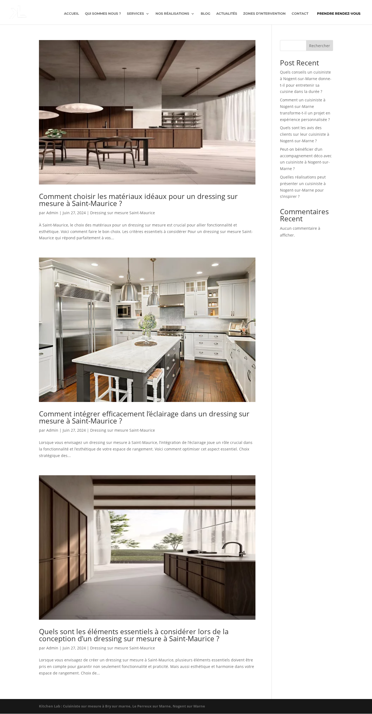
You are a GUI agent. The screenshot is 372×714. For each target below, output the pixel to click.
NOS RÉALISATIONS (172, 14)
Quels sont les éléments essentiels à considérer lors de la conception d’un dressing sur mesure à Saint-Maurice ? (133, 635)
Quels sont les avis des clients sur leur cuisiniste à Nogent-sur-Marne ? (304, 134)
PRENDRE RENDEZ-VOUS (339, 13)
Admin (52, 212)
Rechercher (319, 45)
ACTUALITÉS (226, 14)
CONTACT (300, 14)
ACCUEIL (71, 14)
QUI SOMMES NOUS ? (103, 14)
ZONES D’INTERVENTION (264, 14)
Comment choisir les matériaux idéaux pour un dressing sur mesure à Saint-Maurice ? (138, 199)
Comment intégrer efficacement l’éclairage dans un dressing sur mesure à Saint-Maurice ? (144, 417)
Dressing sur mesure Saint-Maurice (122, 212)
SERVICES (135, 14)
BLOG (205, 14)
